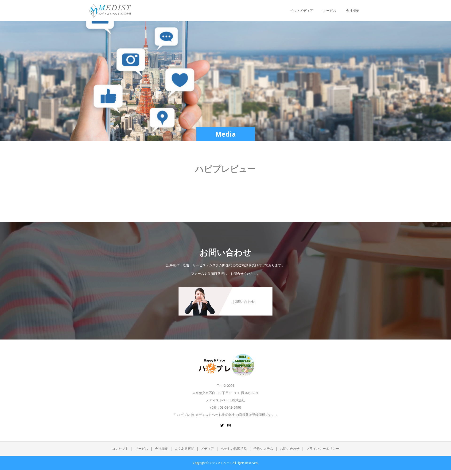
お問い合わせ (289, 448)
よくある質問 (184, 448)
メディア (207, 448)
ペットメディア (301, 10)
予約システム (263, 448)
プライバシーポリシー (322, 448)
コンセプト (120, 448)
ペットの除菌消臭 (234, 448)
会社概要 (161, 448)
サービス (141, 448)
